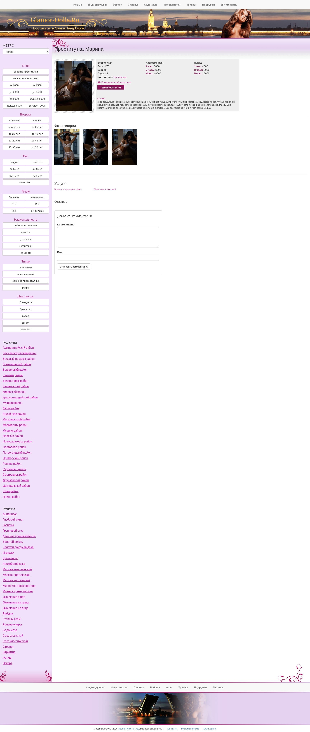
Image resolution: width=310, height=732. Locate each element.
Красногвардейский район (20, 397)
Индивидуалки (97, 4)
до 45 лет (37, 140)
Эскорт (117, 4)
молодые (14, 120)
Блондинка (120, 77)
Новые (77, 4)
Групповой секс (13, 530)
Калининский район (16, 386)
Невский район (13, 436)
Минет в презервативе (67, 189)
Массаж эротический (16, 575)
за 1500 (37, 85)
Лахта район (11, 408)
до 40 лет (37, 133)
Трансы (191, 4)
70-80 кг (37, 175)
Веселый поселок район (19, 359)
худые (14, 162)
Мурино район (12, 430)
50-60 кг (37, 168)
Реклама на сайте (190, 728)
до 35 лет (37, 127)
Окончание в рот (14, 597)
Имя (59, 252)
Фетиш (7, 657)
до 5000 (14, 98)
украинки (25, 239)
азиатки (25, 232)
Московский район (15, 425)
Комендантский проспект (116, 82)
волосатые (26, 267)
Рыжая (25, 322)
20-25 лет (14, 140)
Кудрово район (12, 403)
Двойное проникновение (19, 536)
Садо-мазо (151, 4)
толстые (37, 162)
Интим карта (229, 4)
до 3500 (37, 92)
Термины (218, 687)
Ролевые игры (12, 624)
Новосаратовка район (17, 441)
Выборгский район (15, 369)
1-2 (14, 204)
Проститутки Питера (128, 728)
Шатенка (25, 329)
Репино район (12, 463)
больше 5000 (37, 98)
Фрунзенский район (16, 480)
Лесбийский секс (14, 564)
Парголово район (14, 447)
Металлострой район (16, 419)
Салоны (133, 4)
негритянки (25, 245)
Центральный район (16, 485)
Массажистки (172, 4)
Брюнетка (25, 309)
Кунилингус (10, 558)
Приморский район (15, 458)
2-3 (37, 204)
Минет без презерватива (19, 586)
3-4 (14, 210)
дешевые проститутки (25, 78)
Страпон (8, 646)
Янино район (11, 497)
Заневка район (13, 375)
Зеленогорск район (15, 381)
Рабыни (8, 613)
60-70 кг (14, 175)
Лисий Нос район (14, 414)
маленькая (37, 197)
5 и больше (37, 210)
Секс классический (105, 189)
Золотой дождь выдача (18, 547)
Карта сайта (209, 728)
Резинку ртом (11, 619)
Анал (169, 687)
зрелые (37, 120)
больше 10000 (37, 105)
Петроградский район (17, 452)
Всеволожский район (17, 364)
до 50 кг (14, 168)
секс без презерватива (25, 280)
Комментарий (65, 224)
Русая (25, 315)
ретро (25, 287)
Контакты (172, 728)
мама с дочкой (25, 274)
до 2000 (14, 92)
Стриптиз (9, 652)
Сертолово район (14, 469)
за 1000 (14, 85)
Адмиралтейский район (18, 347)
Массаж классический (17, 569)
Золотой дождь (13, 542)
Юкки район (10, 491)
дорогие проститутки (26, 71)
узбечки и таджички (26, 225)
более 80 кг (25, 182)
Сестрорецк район (15, 474)
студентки (14, 127)
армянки (26, 252)
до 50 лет (37, 147)
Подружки (208, 4)
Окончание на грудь (16, 602)
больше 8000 (14, 105)
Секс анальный (13, 635)
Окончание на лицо (15, 608)
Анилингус (10, 514)
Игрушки (8, 552)
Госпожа (8, 525)
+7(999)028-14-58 (110, 87)
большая (14, 197)
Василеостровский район (19, 353)
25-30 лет (14, 147)
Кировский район (14, 392)
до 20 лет (14, 133)
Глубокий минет (13, 519)
